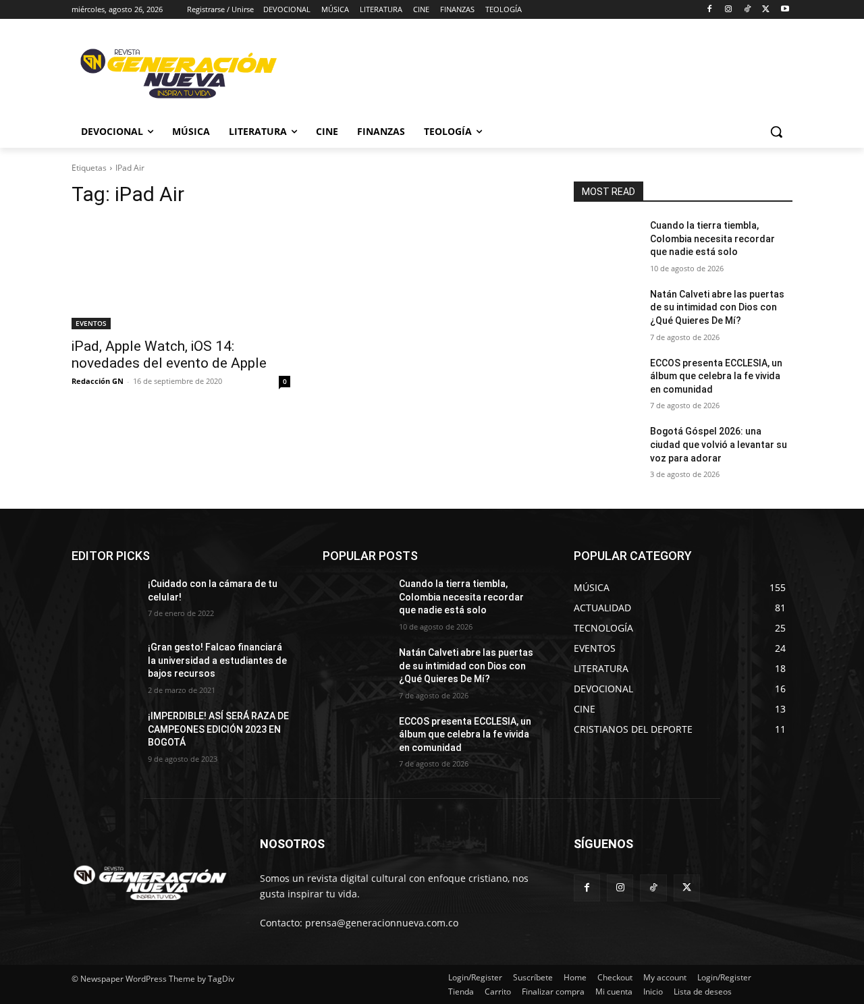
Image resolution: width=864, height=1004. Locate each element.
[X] (766, 10)
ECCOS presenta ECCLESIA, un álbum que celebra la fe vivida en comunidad (716, 376)
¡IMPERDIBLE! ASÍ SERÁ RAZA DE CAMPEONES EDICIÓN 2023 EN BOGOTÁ (218, 729)
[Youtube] (784, 10)
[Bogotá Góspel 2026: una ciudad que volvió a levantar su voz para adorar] (606, 448)
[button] (776, 131)
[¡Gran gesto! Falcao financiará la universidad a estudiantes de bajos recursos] (104, 664)
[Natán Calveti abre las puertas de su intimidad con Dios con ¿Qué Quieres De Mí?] (606, 311)
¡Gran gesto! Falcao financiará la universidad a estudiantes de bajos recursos (217, 660)
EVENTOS (91, 323)
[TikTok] (747, 10)
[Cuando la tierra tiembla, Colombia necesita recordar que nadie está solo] (606, 242)
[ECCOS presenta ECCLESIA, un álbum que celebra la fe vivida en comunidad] (606, 380)
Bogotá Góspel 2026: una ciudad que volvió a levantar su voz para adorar (718, 444)
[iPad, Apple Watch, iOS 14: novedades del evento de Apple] (181, 274)
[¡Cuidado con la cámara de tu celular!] (104, 600)
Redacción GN (98, 381)
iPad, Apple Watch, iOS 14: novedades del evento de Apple (169, 354)
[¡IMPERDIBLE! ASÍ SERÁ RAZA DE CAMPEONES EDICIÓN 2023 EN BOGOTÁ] (104, 733)
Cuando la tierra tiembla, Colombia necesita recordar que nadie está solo (712, 238)
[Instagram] (728, 10)
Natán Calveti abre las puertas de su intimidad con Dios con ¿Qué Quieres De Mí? (717, 307)
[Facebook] (710, 10)
